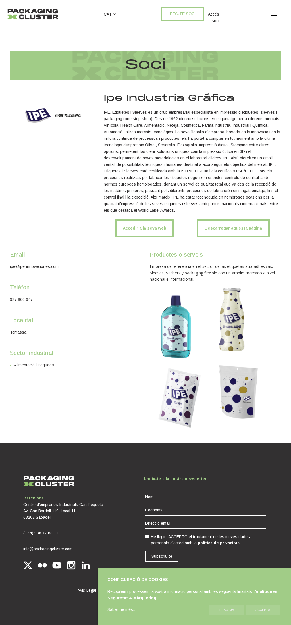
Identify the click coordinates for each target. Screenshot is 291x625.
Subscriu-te (161, 556)
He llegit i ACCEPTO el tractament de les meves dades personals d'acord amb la (200, 539)
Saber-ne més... (121, 609)
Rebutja (226, 609)
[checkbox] (147, 536)
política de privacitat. (219, 543)
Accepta (262, 609)
